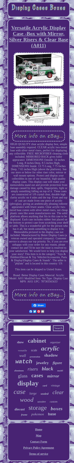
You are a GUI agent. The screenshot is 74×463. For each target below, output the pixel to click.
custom (53, 401)
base (52, 414)
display (28, 383)
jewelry (42, 363)
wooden (41, 402)
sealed (45, 393)
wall (22, 355)
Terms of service (38, 453)
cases (37, 375)
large (33, 393)
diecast (20, 409)
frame (24, 414)
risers (33, 369)
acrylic (50, 348)
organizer (55, 342)
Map (38, 435)
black (47, 369)
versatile (22, 350)
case (19, 391)
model (60, 370)
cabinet (37, 340)
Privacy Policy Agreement (38, 447)
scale (34, 350)
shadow (51, 355)
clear (58, 392)
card (45, 385)
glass (22, 375)
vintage (55, 385)
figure (57, 363)
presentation (35, 357)
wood (27, 399)
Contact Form (38, 441)
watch (23, 362)
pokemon (37, 414)
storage (38, 407)
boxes (57, 408)
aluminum (19, 370)
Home (38, 429)
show (20, 342)
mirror (53, 376)
